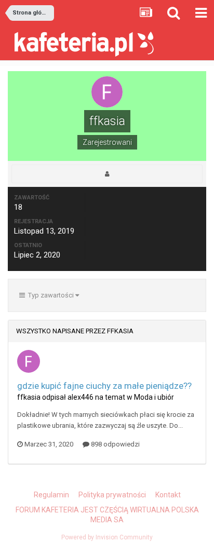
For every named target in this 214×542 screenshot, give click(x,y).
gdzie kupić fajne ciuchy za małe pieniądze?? (104, 386)
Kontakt (168, 495)
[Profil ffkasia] (107, 174)
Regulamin (51, 495)
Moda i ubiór (154, 397)
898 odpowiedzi (114, 444)
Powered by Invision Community (107, 537)
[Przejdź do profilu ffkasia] (28, 361)
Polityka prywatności (112, 495)
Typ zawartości (50, 295)
